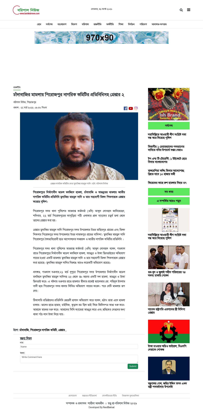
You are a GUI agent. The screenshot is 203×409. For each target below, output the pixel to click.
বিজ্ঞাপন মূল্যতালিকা (130, 395)
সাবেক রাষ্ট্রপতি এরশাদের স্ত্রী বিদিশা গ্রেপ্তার (166, 311)
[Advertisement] (101, 65)
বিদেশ (74, 24)
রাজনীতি (97, 24)
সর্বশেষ (49, 24)
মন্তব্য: (22, 352)
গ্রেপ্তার (62, 330)
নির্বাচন (131, 24)
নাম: (22, 342)
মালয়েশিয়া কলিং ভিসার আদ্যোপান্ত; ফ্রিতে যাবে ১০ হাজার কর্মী (166, 172)
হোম (39, 24)
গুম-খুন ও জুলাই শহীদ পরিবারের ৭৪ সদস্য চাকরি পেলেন (167, 273)
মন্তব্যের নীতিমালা (89, 395)
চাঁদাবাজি (24, 330)
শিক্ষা (121, 24)
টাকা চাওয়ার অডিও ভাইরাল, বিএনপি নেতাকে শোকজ (167, 347)
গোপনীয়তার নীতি (109, 395)
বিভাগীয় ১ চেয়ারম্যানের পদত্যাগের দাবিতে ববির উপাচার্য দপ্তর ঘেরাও (166, 148)
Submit (132, 366)
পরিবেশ (143, 24)
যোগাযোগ (72, 395)
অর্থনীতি (110, 24)
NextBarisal (108, 407)
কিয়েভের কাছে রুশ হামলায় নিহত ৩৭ (167, 183)
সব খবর (169, 192)
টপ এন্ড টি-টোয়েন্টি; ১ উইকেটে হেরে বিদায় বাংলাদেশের (167, 160)
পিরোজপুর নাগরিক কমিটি (43, 330)
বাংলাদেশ (62, 24)
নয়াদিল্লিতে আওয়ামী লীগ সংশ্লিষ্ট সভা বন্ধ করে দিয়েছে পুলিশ (167, 136)
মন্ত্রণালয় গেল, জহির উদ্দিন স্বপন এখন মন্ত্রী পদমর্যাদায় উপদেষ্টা (167, 385)
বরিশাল (85, 24)
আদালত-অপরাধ (159, 24)
